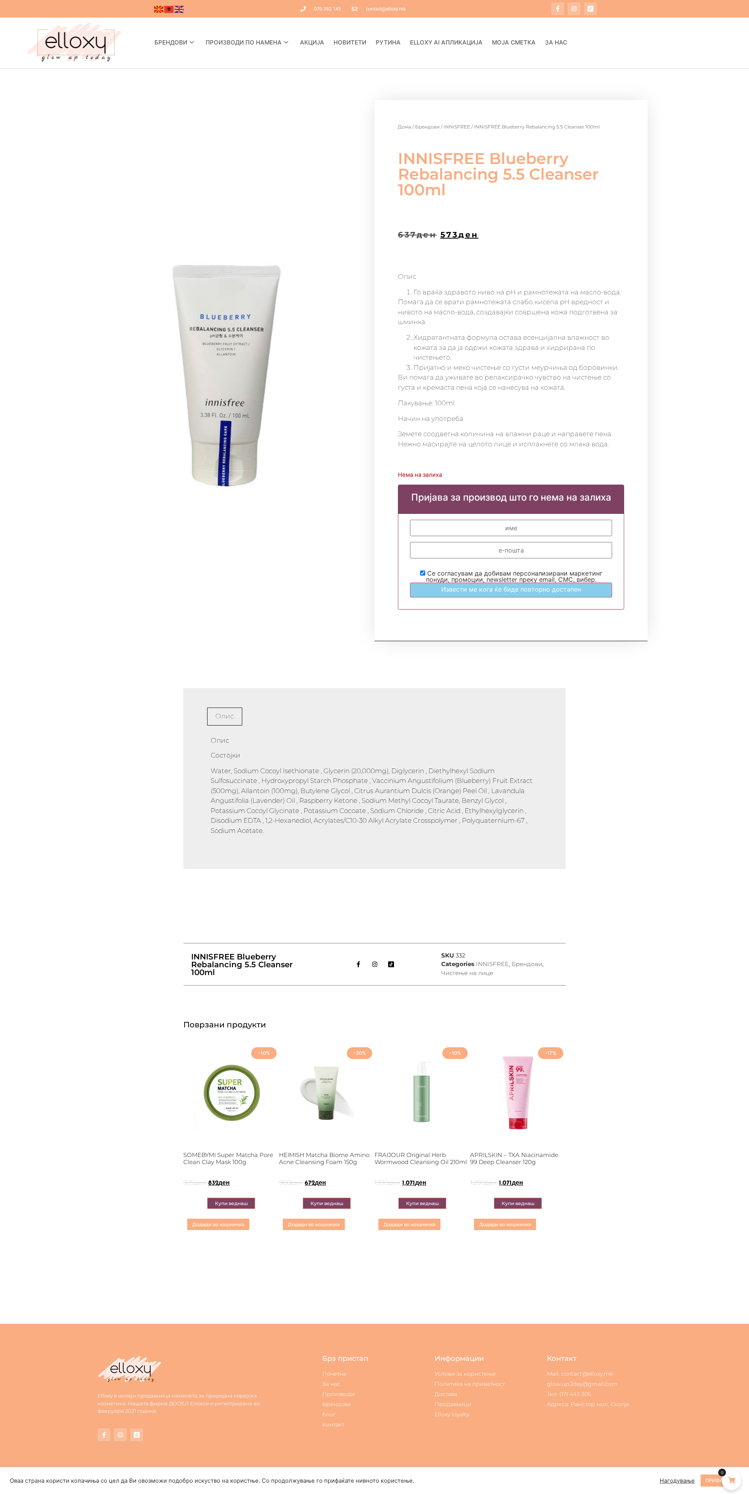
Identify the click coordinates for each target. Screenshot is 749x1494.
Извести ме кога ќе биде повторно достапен (511, 589)
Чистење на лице (467, 973)
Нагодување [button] (677, 1480)
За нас (556, 42)
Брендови (170, 42)
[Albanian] (169, 9)
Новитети (350, 42)
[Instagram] (574, 8)
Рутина (388, 42)
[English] (179, 9)
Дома (404, 127)
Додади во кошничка (218, 1224)
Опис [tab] (224, 716)
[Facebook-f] (557, 8)
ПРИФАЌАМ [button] (720, 1480)
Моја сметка (514, 42)
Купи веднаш (231, 1203)
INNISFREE (457, 127)
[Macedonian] (159, 9)
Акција (312, 42)
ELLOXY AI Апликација (446, 42)
